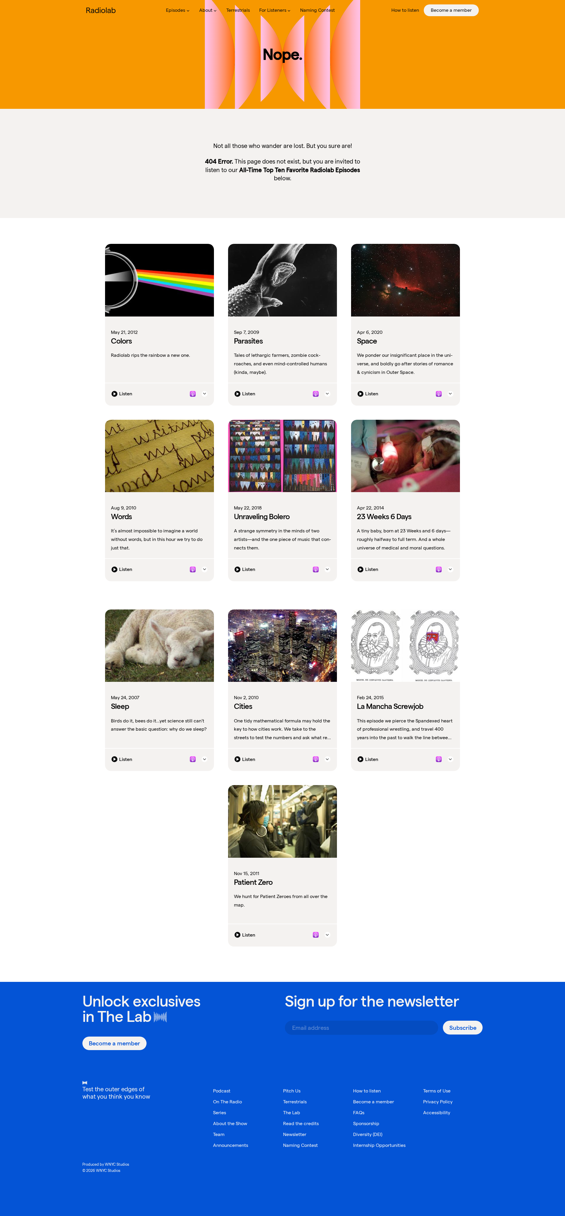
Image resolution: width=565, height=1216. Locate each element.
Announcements (230, 1145)
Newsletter (294, 1134)
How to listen (367, 1090)
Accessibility (436, 1112)
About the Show (230, 1123)
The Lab (124, 1016)
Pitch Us (291, 1090)
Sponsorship (366, 1123)
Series (219, 1112)
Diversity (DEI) (367, 1134)
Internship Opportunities (379, 1145)
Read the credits (301, 1123)
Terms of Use (437, 1090)
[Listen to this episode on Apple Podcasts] (193, 394)
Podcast (221, 1090)
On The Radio (227, 1101)
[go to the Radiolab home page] (102, 10)
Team (219, 1134)
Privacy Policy (438, 1101)
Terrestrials (295, 1101)
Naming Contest (300, 1145)
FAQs (358, 1112)
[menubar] (320, 10)
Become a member (373, 1101)
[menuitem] (177, 10)
